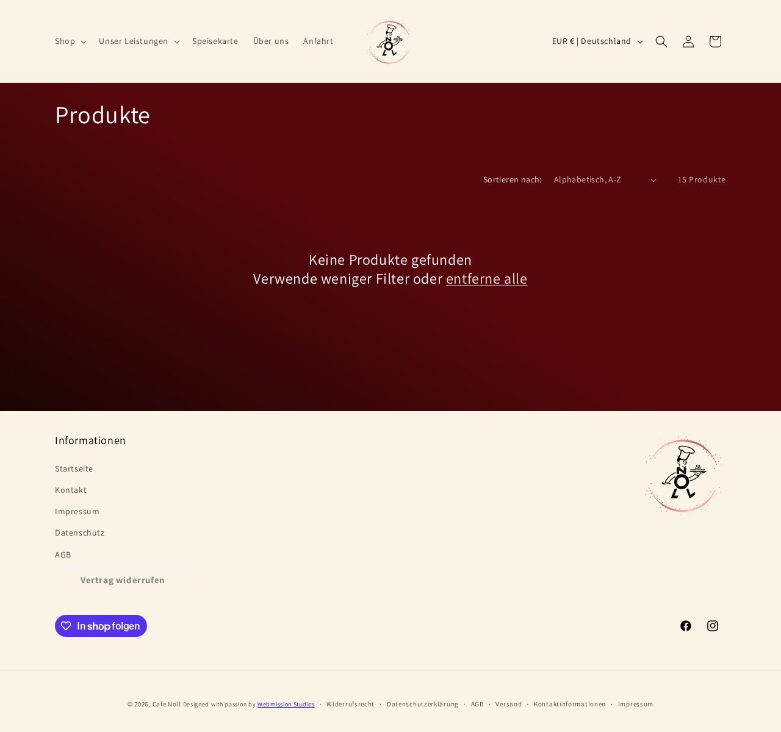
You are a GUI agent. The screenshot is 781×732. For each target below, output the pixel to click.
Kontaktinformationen (570, 704)
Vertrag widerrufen (123, 580)
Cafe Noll (167, 704)
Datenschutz (80, 532)
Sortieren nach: (512, 179)
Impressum (77, 511)
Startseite (74, 468)
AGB (63, 554)
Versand (508, 704)
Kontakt (71, 489)
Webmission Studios (286, 704)
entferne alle (487, 278)
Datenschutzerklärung (423, 704)
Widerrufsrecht (350, 704)
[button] (70, 41)
